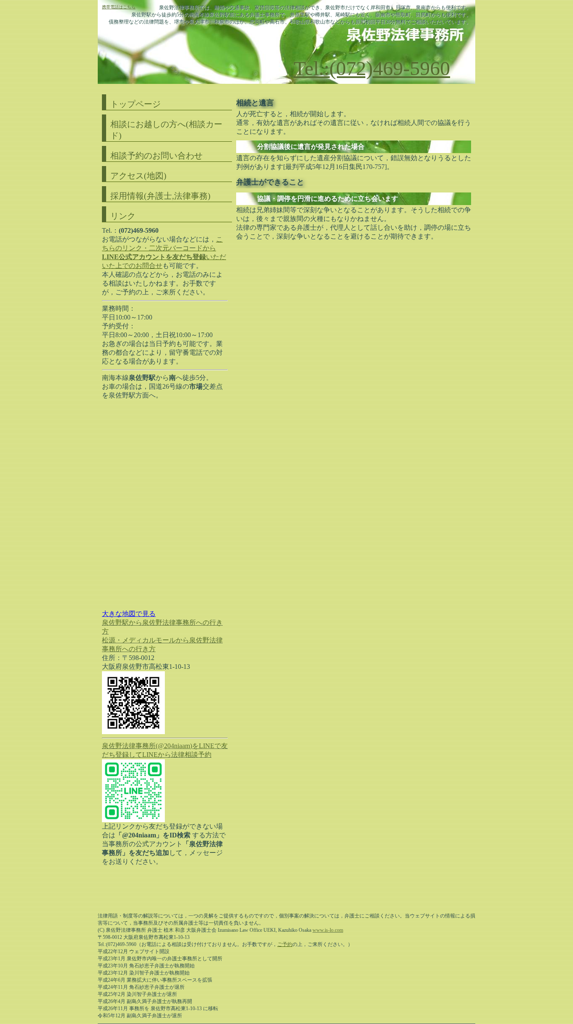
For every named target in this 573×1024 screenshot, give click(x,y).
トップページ (135, 104)
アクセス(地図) (138, 175)
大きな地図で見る (129, 613)
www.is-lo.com (328, 930)
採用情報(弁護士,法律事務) (160, 195)
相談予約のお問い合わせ (156, 155)
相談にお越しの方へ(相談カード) (166, 130)
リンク (122, 216)
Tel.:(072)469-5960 (372, 68)
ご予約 (284, 944)
